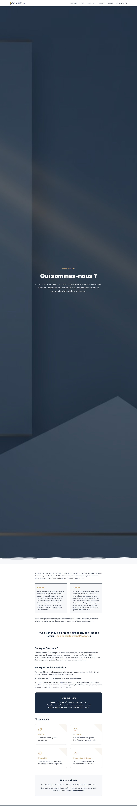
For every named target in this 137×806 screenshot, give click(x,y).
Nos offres (90, 3)
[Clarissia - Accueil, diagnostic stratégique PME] (17, 3)
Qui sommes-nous (122, 3)
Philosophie (73, 3)
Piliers (82, 3)
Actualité (102, 3)
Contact (110, 3)
